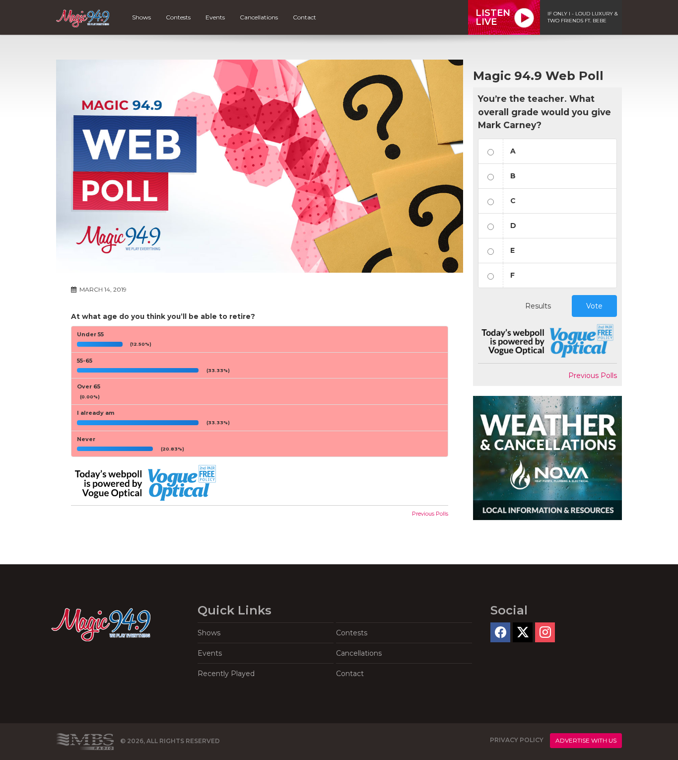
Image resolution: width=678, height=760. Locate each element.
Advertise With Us (585, 740)
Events (215, 17)
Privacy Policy (516, 740)
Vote (594, 306)
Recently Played (226, 673)
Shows (141, 17)
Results (538, 306)
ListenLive (492, 17)
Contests (178, 17)
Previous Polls (430, 513)
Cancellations (259, 17)
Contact (304, 17)
